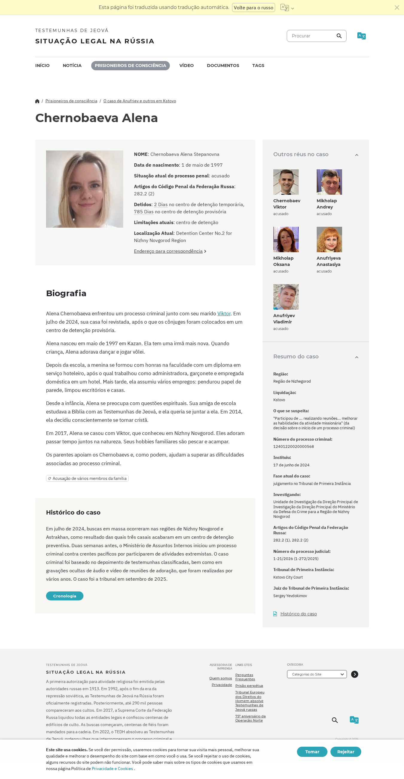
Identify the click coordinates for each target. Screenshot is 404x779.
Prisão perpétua (249, 686)
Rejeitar (345, 751)
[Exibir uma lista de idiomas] (287, 7)
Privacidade (222, 685)
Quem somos (220, 678)
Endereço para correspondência (168, 251)
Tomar (312, 751)
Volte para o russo (253, 7)
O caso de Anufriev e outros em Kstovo (139, 101)
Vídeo (186, 65)
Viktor (224, 313)
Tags (258, 65)
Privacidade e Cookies (112, 768)
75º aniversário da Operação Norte (250, 718)
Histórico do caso (298, 614)
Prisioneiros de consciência (130, 65)
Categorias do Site (306, 674)
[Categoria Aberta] (354, 674)
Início (42, 65)
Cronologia (64, 596)
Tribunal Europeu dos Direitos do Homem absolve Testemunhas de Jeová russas (249, 700)
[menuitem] (42, 65)
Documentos (223, 65)
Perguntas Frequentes (245, 677)
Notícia (72, 65)
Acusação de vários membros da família (89, 478)
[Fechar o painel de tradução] (397, 7)
